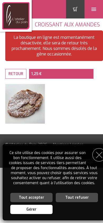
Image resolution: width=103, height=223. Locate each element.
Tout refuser (77, 197)
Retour (15, 73)
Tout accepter (31, 197)
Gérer (31, 209)
